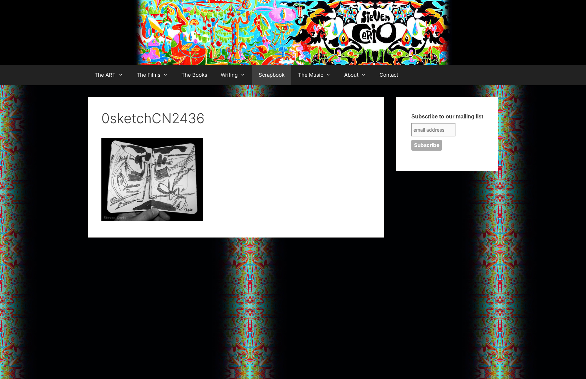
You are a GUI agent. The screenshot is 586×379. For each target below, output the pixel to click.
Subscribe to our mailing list (447, 116)
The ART (105, 75)
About (351, 75)
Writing (229, 75)
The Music (310, 75)
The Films (148, 75)
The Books (194, 75)
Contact (388, 75)
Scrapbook (272, 75)
